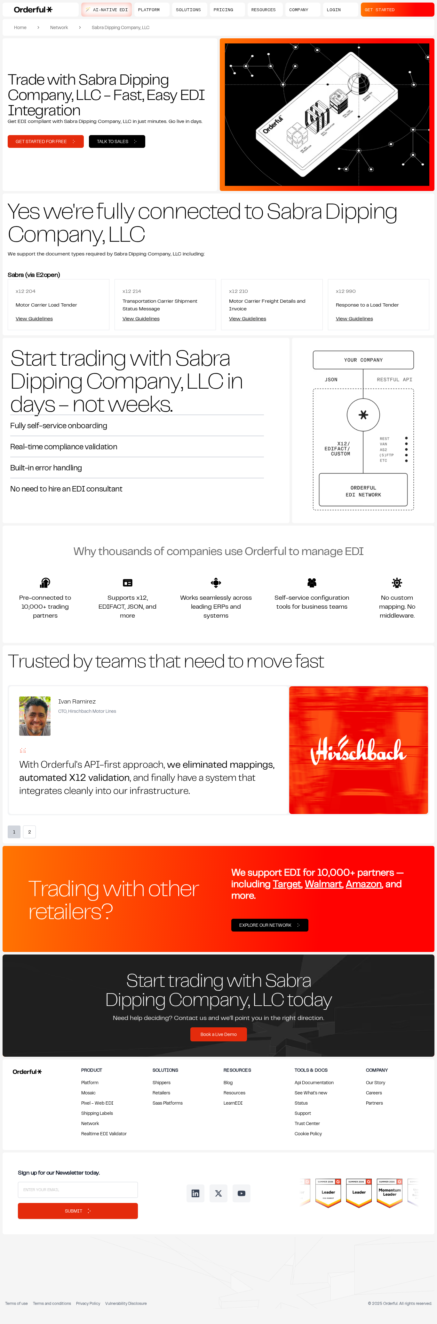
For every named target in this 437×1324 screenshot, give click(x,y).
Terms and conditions (52, 1303)
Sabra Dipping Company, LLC (120, 27)
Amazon (364, 883)
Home (20, 27)
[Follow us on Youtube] (241, 1193)
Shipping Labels (97, 1113)
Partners (374, 1103)
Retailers (161, 1092)
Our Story (375, 1082)
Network (59, 27)
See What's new (311, 1092)
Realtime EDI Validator (104, 1133)
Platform (90, 1082)
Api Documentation (314, 1082)
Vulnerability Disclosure (126, 1303)
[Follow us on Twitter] (218, 1193)
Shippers (162, 1082)
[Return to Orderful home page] (26, 1070)
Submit (73, 1211)
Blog (228, 1082)
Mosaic (88, 1092)
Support (303, 1113)
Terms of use (16, 1303)
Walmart (323, 883)
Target (287, 883)
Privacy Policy (88, 1303)
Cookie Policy (308, 1133)
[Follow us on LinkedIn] (195, 1193)
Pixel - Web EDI (97, 1103)
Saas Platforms (168, 1103)
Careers (374, 1092)
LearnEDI (233, 1103)
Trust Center (307, 1123)
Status (301, 1103)
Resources (234, 1092)
